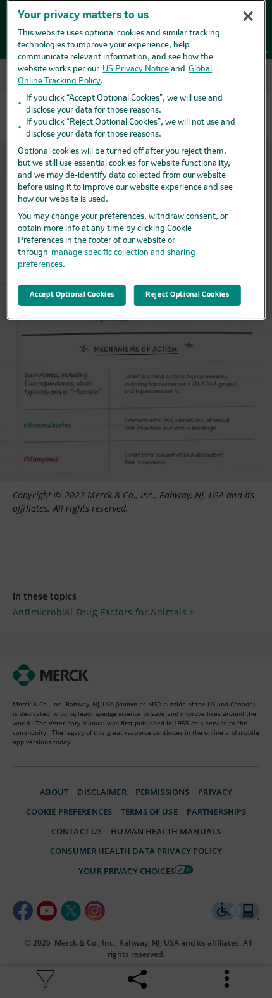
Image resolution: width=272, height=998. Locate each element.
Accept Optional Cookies (72, 295)
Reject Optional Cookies (187, 295)
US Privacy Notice (135, 69)
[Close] (248, 16)
